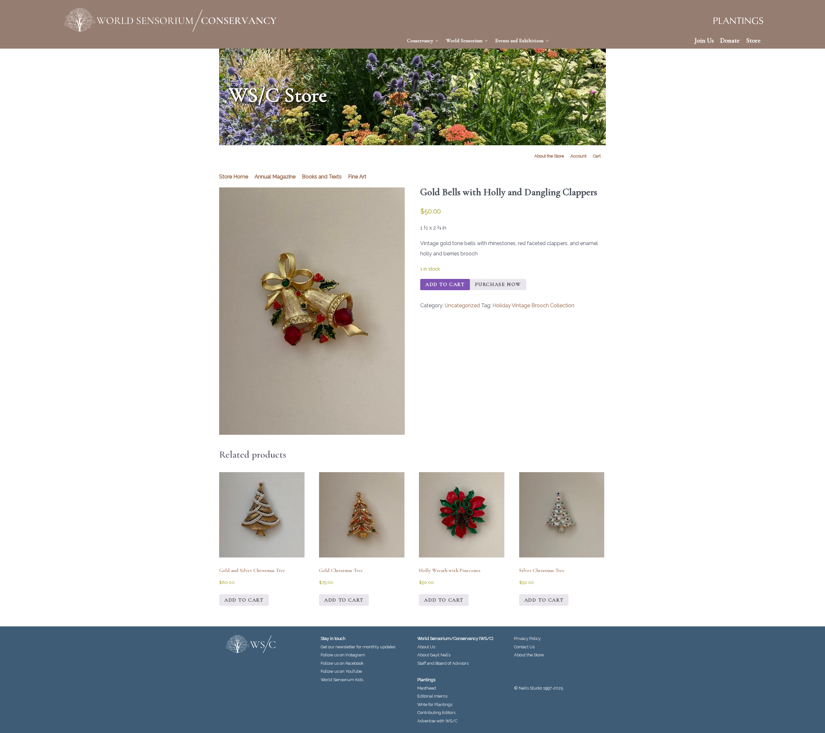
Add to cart (445, 284)
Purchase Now (498, 284)
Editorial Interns (432, 696)
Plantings (426, 679)
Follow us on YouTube (341, 671)
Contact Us (524, 646)
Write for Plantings (434, 704)
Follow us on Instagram (343, 654)
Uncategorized (462, 305)
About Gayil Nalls (434, 654)
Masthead (426, 688)
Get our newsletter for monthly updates (358, 646)
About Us (426, 646)
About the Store (529, 654)
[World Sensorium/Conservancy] (170, 20)
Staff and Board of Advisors (443, 663)
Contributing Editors (436, 712)
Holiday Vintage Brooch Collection (533, 305)
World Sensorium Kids (342, 679)
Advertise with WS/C (437, 721)
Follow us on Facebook (342, 663)
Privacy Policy (527, 638)
